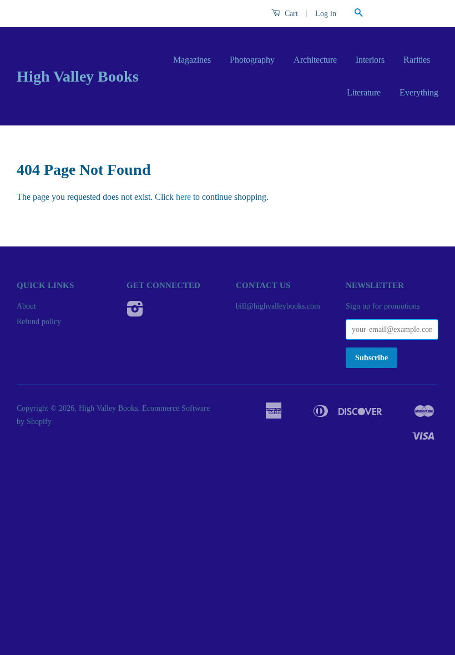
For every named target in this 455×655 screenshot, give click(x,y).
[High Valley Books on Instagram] (135, 313)
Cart (290, 13)
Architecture (315, 59)
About (26, 306)
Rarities (416, 59)
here (183, 196)
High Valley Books (78, 76)
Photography (252, 59)
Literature (364, 92)
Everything (419, 92)
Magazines (192, 59)
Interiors (370, 59)
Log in (325, 13)
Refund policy (39, 322)
